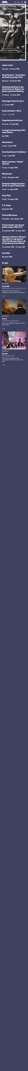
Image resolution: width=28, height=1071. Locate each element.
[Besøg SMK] (14, 274)
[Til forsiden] (5, 1)
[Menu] (25, 2)
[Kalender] (14, 340)
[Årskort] (14, 307)
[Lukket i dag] (15, 2)
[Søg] (22, 2)
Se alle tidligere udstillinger (10, 50)
